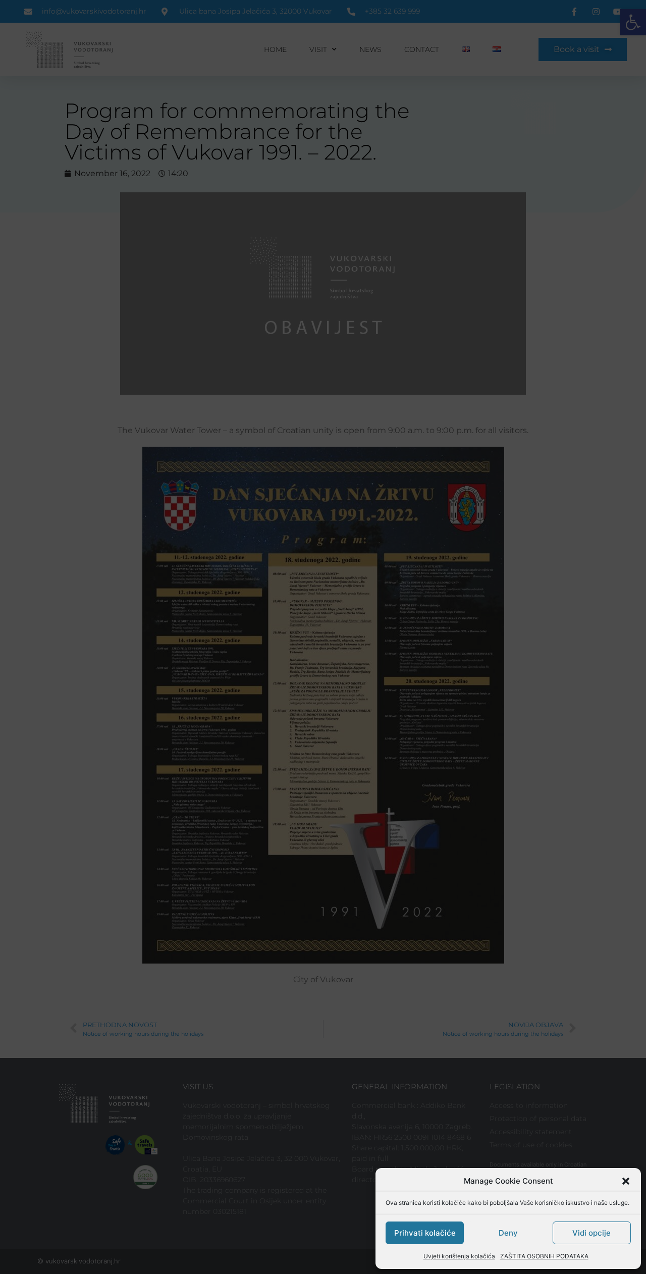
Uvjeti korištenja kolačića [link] (459, 1256)
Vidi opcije (591, 1233)
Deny (508, 1233)
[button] (626, 1181)
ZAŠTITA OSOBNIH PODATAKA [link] (544, 1256)
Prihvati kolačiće (425, 1233)
